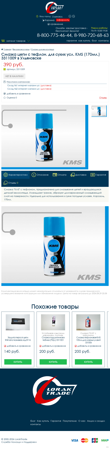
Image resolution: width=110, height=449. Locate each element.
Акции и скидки (96, 420)
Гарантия (72, 40)
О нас (81, 420)
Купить (18, 361)
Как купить (84, 40)
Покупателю (70, 420)
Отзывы (103, 98)
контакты (103, 40)
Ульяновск (57, 16)
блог (94, 40)
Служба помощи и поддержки (19, 442)
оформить (63, 20)
